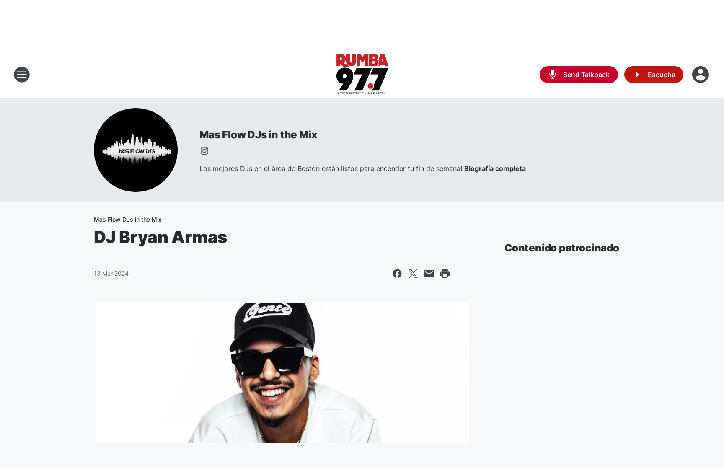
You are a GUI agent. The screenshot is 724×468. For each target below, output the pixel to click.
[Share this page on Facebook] (397, 273)
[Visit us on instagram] (204, 151)
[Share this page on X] (413, 273)
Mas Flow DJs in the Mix (258, 135)
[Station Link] (362, 74)
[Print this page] (445, 273)
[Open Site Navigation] (21, 74)
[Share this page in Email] (429, 273)
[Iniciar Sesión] (701, 74)
